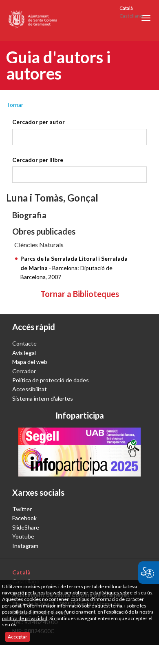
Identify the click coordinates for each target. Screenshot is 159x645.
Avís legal (24, 352)
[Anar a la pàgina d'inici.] (33, 20)
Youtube (23, 536)
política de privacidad (24, 618)
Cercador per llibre (37, 159)
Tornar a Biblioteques (79, 294)
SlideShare (25, 527)
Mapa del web (29, 361)
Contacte (24, 343)
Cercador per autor (38, 121)
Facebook (24, 517)
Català (126, 8)
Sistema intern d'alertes (42, 398)
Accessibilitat (29, 389)
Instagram (25, 545)
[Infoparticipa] (79, 452)
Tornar (14, 104)
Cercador (24, 371)
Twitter (22, 508)
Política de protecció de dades (50, 380)
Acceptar (17, 637)
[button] (146, 18)
